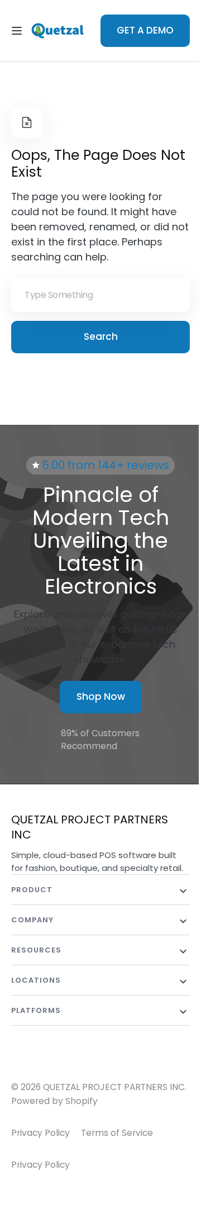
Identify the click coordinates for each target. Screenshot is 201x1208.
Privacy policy (40, 1177)
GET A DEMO (141, 30)
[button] (16, 30)
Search (96, 336)
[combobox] (96, 295)
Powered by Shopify (73, 1114)
